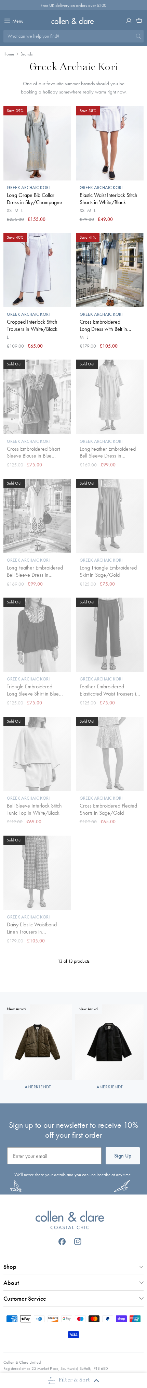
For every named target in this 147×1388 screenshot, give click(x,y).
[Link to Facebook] (62, 1241)
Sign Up (122, 1155)
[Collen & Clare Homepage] (73, 20)
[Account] (129, 20)
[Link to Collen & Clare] (69, 1221)
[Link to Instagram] (77, 1241)
